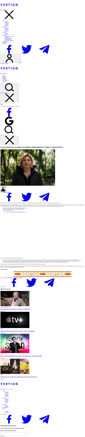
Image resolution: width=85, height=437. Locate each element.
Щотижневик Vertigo (9, 36)
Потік (1, 328)
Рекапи (6, 31)
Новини (6, 21)
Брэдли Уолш (5, 277)
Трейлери (7, 22)
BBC (6, 269)
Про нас (6, 411)
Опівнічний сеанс (8, 38)
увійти (19, 62)
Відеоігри (5, 41)
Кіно (4, 20)
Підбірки (7, 24)
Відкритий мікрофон (9, 40)
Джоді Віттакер (11, 277)
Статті (6, 23)
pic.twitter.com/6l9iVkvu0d (8, 210)
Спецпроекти (3, 306)
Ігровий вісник (8, 39)
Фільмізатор (5, 42)
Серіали (4, 26)
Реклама (6, 412)
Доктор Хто (16, 277)
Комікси (4, 32)
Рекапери (7, 37)
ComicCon (8, 306)
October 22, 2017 (22, 211)
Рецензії (6, 25)
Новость (21, 277)
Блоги (4, 43)
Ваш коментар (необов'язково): (8, 430)
